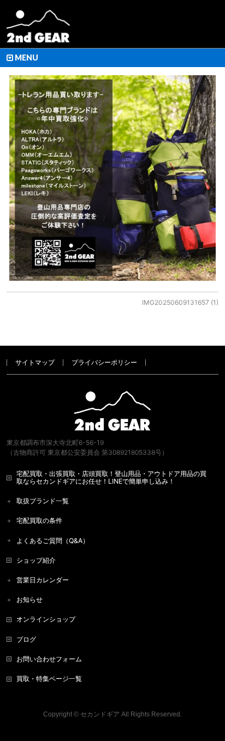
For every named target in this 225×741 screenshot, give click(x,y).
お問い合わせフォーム (49, 659)
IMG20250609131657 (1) (180, 302)
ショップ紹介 (36, 560)
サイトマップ (35, 362)
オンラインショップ (45, 619)
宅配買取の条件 (39, 520)
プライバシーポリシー (104, 362)
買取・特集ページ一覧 (49, 678)
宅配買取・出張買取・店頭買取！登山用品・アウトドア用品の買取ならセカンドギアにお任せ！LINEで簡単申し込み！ (111, 477)
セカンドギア (100, 714)
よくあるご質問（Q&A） (52, 541)
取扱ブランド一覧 (42, 501)
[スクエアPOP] (112, 178)
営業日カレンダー (42, 580)
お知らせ (29, 599)
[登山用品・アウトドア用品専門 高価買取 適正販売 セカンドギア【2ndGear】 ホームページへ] (38, 30)
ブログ (26, 639)
